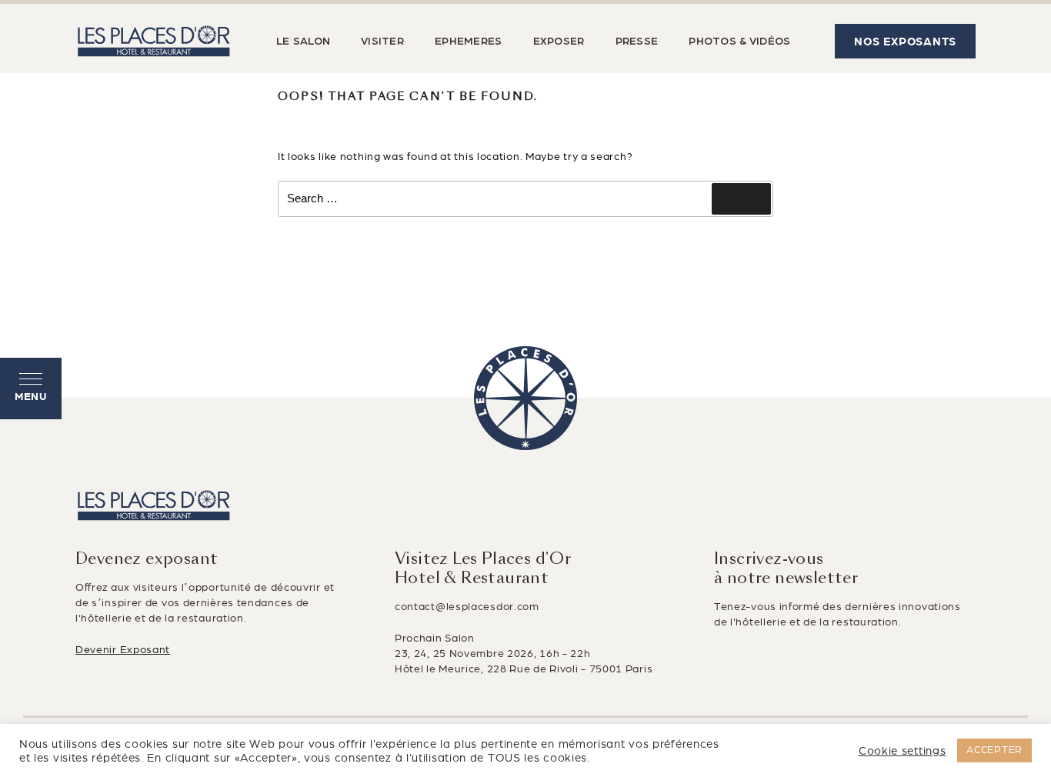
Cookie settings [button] (902, 751)
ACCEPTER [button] (994, 750)
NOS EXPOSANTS (905, 41)
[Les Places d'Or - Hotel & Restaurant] (153, 41)
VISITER (382, 41)
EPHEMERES (468, 41)
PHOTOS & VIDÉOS (739, 41)
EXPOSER (559, 41)
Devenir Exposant (122, 649)
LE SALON (303, 41)
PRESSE (637, 41)
